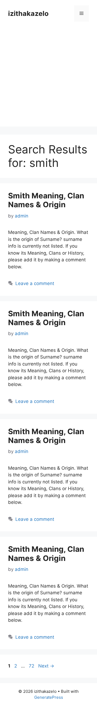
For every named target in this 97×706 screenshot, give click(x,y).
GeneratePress (48, 697)
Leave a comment (34, 283)
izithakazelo (28, 13)
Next (46, 666)
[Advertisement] (48, 78)
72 (32, 666)
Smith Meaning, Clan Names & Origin (46, 200)
